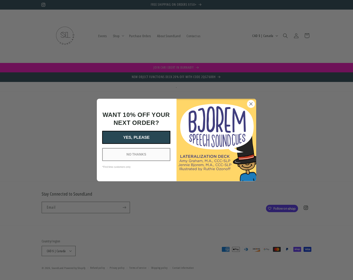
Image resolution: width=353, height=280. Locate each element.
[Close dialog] (251, 104)
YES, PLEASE (136, 137)
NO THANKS (136, 154)
